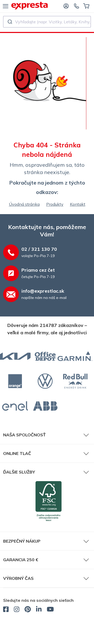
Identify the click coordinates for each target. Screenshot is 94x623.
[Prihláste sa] (66, 5)
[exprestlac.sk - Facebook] (6, 610)
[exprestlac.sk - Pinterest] (28, 610)
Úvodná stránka (24, 204)
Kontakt (77, 204)
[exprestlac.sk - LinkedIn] (39, 610)
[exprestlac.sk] (29, 5)
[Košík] (86, 5)
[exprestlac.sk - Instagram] (16, 610)
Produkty (54, 204)
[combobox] (47, 21)
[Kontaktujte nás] (76, 5)
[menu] (5, 6)
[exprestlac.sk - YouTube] (50, 610)
